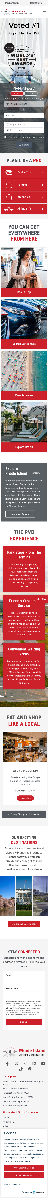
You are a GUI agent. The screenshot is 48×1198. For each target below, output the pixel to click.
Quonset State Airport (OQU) (16, 1101)
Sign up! (24, 1021)
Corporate (36, 3)
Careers (6, 1117)
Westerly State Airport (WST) (16, 1105)
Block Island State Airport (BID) (17, 1088)
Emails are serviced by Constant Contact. (23, 1014)
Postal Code (12, 988)
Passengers (12, 3)
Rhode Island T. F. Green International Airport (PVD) (23, 1083)
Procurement (9, 1122)
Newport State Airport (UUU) (16, 1093)
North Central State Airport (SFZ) (18, 1097)
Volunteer (7, 1126)
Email (8, 975)
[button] (44, 12)
